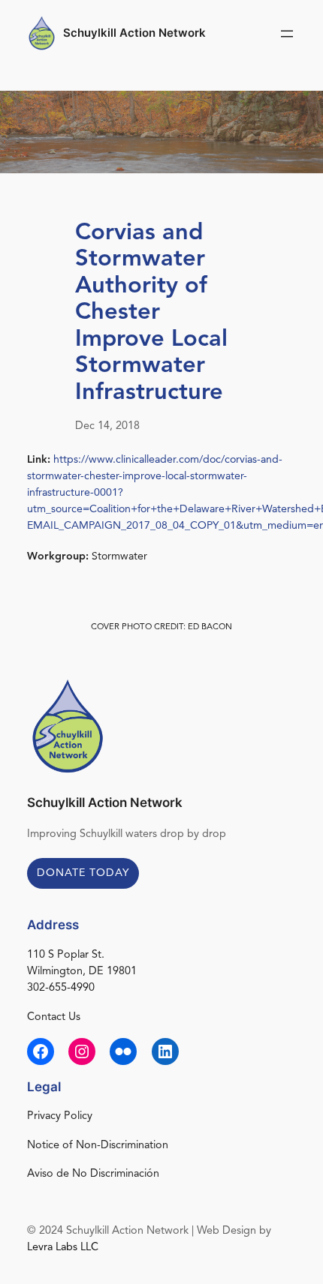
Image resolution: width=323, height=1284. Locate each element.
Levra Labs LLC (62, 1247)
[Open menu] (287, 34)
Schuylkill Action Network (134, 33)
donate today (83, 873)
